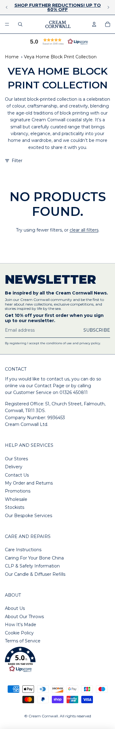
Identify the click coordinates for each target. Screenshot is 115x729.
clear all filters (84, 230)
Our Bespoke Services (28, 515)
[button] (58, 41)
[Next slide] (108, 7)
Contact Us (17, 475)
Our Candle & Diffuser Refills (35, 574)
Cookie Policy (19, 633)
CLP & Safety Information (32, 566)
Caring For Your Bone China (34, 558)
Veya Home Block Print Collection (60, 57)
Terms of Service (22, 641)
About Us (15, 608)
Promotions (17, 491)
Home (12, 57)
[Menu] (7, 24)
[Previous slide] (6, 7)
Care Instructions (23, 549)
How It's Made (20, 624)
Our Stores (16, 459)
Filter (17, 160)
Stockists (14, 507)
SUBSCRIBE (96, 330)
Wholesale (16, 499)
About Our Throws (24, 616)
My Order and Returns (29, 483)
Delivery (13, 467)
